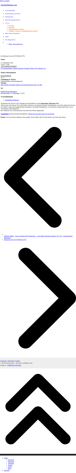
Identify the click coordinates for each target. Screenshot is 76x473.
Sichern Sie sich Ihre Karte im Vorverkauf (41, 114)
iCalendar (27, 68)
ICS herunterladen (6, 68)
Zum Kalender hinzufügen (8, 66)
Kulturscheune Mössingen (9, 91)
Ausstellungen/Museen (12, 100)
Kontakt (17, 361)
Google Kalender (17, 68)
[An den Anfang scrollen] (38, 455)
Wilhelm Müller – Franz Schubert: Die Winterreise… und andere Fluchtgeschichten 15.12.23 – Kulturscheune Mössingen (40, 236)
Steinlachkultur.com (9, 5)
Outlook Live (41, 68)
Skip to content (4, 1)
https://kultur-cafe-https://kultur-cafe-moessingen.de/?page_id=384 (21, 85)
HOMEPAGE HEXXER (14, 365)
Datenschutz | (11, 361)
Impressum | (3, 361)
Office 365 (33, 68)
